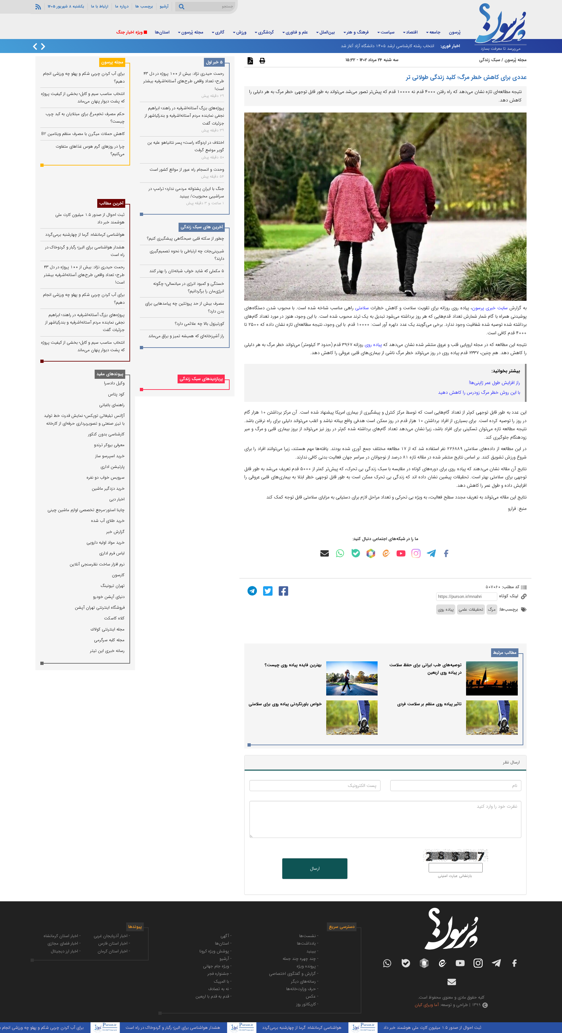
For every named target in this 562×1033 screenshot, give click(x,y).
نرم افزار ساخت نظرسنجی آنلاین (97, 564)
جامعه (434, 32)
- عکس (312, 996)
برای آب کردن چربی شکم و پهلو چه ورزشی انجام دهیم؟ (65, 1027)
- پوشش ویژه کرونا (215, 951)
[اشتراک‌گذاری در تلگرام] (251, 590)
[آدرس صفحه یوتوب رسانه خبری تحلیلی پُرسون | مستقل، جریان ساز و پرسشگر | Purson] (401, 553)
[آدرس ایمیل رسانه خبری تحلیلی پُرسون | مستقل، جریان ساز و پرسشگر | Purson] (324, 553)
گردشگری (266, 32)
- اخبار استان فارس (114, 943)
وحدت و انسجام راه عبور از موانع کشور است (187, 169)
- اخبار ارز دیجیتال (66, 951)
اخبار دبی (117, 499)
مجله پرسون (112, 62)
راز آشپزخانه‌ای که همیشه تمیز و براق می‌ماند (186, 336)
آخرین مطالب (111, 203)
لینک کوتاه (509, 596)
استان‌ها (162, 32)
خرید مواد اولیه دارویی (106, 542)
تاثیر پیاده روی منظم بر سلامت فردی (429, 704)
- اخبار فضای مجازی (64, 943)
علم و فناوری (297, 32)
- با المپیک (223, 981)
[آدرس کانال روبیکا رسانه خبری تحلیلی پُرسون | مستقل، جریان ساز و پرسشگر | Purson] (371, 553)
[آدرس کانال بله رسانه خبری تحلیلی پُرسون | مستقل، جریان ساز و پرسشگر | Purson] (356, 553)
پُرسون (455, 32)
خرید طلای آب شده (108, 520)
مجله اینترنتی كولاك (108, 629)
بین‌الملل (327, 32)
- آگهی (226, 936)
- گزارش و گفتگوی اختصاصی (293, 973)
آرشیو (164, 6)
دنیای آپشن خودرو (109, 596)
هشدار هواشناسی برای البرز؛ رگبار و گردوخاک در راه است (201, 1027)
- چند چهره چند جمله (300, 958)
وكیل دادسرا (114, 383)
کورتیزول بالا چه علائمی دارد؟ (199, 323)
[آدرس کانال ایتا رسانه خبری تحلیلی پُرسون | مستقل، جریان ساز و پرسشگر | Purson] (386, 553)
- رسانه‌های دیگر (304, 981)
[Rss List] (37, 6)
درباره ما (121, 6)
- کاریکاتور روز (307, 1004)
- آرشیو (226, 958)
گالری (219, 32)
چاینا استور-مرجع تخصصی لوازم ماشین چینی (86, 510)
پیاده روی (373, 344)
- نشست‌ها (308, 936)
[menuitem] (455, 33)
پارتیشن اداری (112, 466)
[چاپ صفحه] (261, 60)
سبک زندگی (489, 60)
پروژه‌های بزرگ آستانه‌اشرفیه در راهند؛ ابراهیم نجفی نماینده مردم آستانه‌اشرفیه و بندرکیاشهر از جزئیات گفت (184, 116)
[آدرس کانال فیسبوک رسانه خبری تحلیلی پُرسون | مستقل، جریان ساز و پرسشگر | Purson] (446, 553)
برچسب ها (144, 6)
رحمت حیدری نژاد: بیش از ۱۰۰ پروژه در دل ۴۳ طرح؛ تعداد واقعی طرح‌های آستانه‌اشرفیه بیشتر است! (183, 81)
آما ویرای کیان (427, 1004)
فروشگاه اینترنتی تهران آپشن (100, 607)
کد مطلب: (510, 587)
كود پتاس (116, 394)
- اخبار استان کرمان (114, 951)
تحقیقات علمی (471, 609)
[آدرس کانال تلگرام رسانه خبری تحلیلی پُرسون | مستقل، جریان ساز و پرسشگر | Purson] (431, 553)
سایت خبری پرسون (490, 307)
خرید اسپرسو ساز (110, 456)
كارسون (118, 575)
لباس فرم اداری (112, 553)
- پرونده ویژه (307, 966)
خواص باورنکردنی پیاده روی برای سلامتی (285, 704)
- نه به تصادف (220, 989)
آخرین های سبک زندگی (202, 227)
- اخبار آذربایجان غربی (112, 936)
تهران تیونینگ (112, 585)
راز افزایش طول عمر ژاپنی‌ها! (494, 382)
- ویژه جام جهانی (217, 966)
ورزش (241, 32)
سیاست (388, 32)
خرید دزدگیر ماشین (108, 488)
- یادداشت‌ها (307, 943)
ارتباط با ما (99, 6)
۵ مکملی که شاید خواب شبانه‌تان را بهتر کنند (186, 271)
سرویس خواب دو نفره (106, 477)
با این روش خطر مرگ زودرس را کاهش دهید (479, 392)
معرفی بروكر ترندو (109, 445)
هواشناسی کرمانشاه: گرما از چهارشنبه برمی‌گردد (85, 234)
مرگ (492, 609)
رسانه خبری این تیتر (107, 650)
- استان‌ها (223, 943)
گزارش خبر (115, 531)
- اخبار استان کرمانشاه (62, 936)
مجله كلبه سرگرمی (109, 640)
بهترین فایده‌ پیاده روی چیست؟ (293, 665)
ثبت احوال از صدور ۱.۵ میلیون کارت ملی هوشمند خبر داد (460, 1027)
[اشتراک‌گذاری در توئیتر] (267, 590)
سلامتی (361, 307)
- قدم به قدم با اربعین (213, 996)
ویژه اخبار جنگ (129, 32)
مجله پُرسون (192, 32)
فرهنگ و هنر (358, 32)
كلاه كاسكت (114, 618)
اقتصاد (412, 32)
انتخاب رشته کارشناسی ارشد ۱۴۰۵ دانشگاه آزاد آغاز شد (387, 46)
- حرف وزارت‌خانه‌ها (302, 989)
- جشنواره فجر (219, 973)
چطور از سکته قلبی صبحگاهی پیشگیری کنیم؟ (185, 238)
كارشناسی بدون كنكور (106, 434)
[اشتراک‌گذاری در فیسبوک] (282, 590)
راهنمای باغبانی (112, 405)
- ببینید (312, 951)
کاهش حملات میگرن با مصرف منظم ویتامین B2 (83, 133)
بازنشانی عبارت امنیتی (455, 876)
